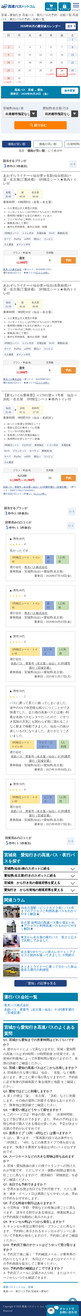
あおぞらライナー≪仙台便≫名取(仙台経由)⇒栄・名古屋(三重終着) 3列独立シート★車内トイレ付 (40, 179)
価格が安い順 (16, 144)
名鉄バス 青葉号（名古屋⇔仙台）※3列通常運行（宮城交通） (39, 1011)
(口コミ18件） (42, 272)
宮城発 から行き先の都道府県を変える (32, 882)
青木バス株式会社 (16, 1005)
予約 (68, 260)
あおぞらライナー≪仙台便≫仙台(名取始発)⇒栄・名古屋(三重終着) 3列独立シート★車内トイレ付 (40, 289)
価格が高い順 (47, 144)
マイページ (64, 9)
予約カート (51, 9)
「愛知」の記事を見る (40, 983)
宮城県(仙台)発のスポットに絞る (27, 868)
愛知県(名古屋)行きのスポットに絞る (30, 875)
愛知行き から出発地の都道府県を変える (33, 889)
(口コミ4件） (40, 493)
